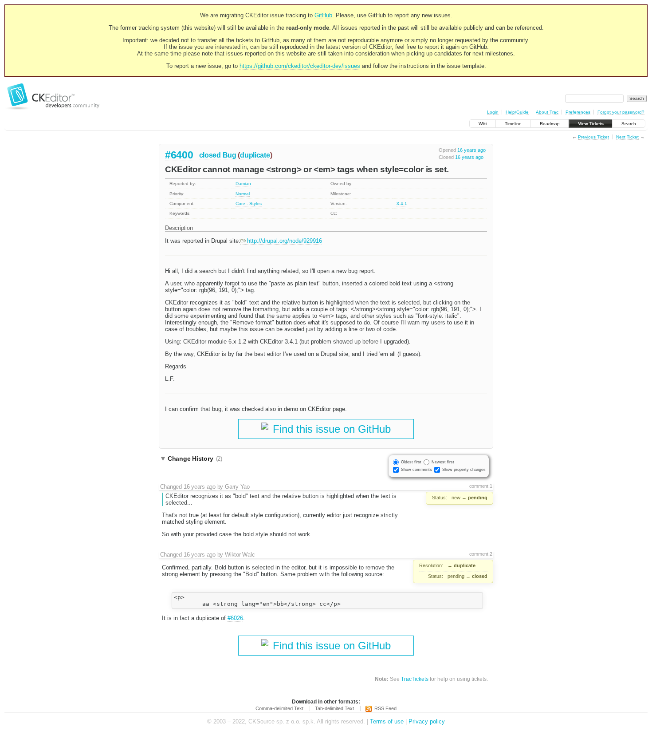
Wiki (483, 123)
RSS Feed (385, 708)
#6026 (235, 618)
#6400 (179, 155)
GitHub (323, 15)
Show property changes (464, 469)
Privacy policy (426, 721)
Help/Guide (517, 112)
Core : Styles (249, 203)
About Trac (547, 112)
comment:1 (480, 486)
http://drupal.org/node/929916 (284, 240)
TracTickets (414, 679)
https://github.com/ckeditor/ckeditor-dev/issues (300, 66)
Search (628, 123)
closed (210, 155)
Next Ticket (627, 136)
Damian (243, 183)
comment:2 (480, 554)
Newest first (443, 462)
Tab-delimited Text (334, 708)
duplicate (255, 155)
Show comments (416, 469)
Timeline (513, 123)
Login (493, 112)
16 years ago (471, 150)
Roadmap (550, 123)
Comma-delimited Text (279, 708)
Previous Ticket (593, 136)
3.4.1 (402, 203)
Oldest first (411, 462)
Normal (243, 193)
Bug (229, 155)
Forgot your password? (620, 112)
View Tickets (590, 123)
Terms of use (387, 721)
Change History (195, 458)
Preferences (578, 112)
